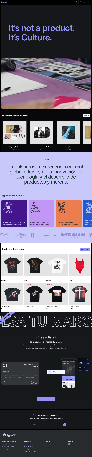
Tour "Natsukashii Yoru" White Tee (57, 268)
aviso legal (57, 420)
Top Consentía (12, 297)
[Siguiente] (36, 382)
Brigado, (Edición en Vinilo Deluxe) (14, 136)
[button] (76, 2)
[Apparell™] (4, 2)
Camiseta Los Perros (12, 268)
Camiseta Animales (35, 268)
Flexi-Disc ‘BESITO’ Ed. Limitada (68, 136)
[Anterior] (32, 382)
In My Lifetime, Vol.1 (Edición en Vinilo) (41, 136)
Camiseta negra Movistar (57, 297)
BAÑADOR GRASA (79, 268)
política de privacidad (48, 420)
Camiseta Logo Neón (35, 297)
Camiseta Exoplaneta (79, 297)
